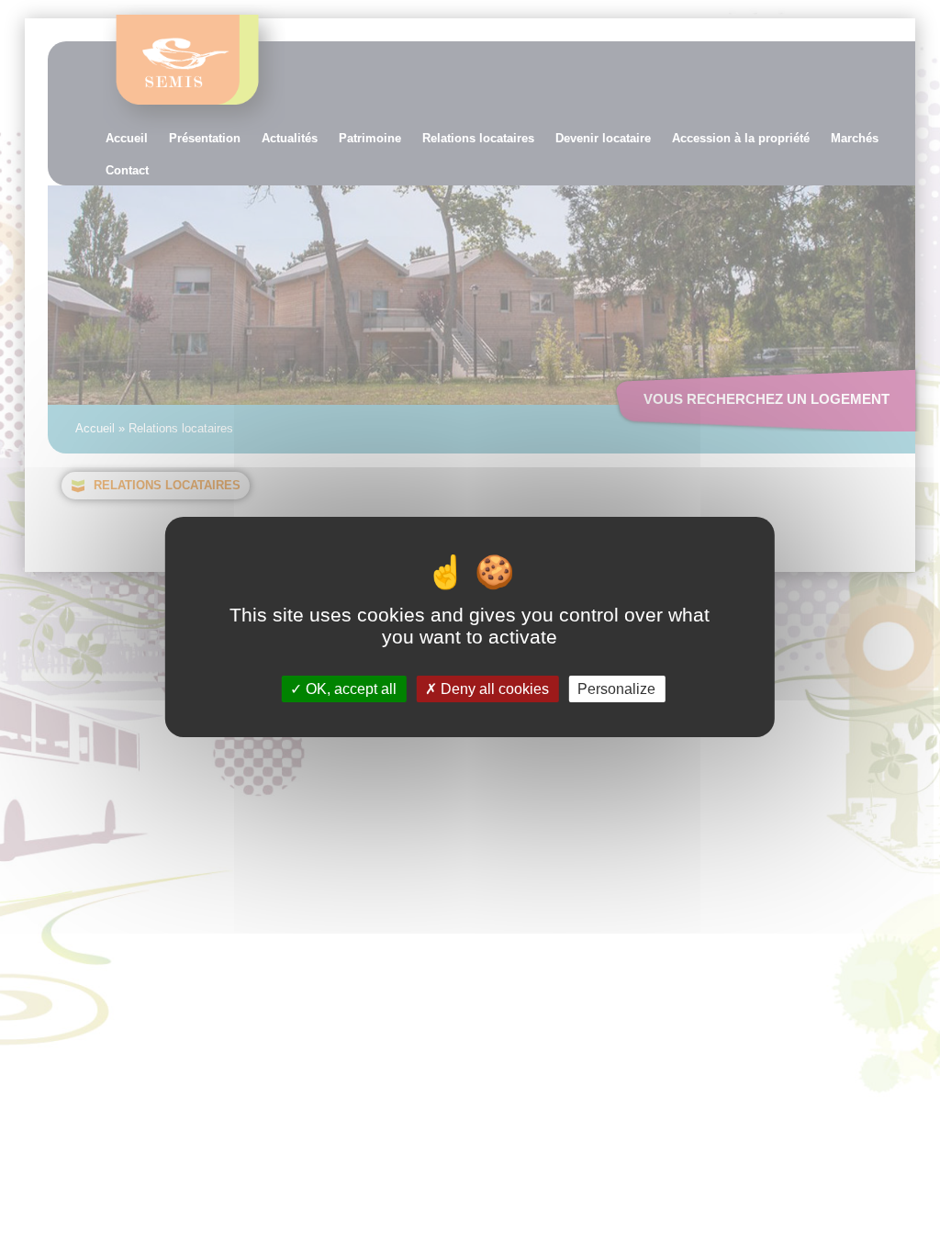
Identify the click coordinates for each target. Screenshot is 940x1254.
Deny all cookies (493, 689)
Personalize (616, 689)
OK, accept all (349, 689)
